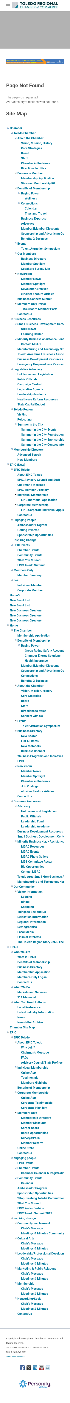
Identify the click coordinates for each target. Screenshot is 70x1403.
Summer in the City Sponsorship (42, 439)
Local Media (25, 932)
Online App (28, 1072)
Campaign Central (29, 384)
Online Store (25, 1148)
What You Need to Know (30, 1002)
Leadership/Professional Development (43, 1253)
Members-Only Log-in (32, 977)
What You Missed (29, 560)
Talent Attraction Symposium (40, 248)
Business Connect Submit (34, 299)
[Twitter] (29, 1367)
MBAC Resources (32, 846)
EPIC (20, 761)
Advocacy (27, 223)
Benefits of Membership (33, 188)
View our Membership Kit (38, 183)
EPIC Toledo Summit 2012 (34, 1213)
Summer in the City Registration (42, 434)
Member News (31, 279)
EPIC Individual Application (39, 500)
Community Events (29, 555)
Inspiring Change (25, 540)
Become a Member (30, 173)
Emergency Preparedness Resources (42, 364)
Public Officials (27, 379)
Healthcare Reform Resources (37, 399)
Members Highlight (34, 1082)
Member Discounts (33, 1123)
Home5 (15, 595)
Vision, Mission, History (36, 143)
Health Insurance (36, 660)
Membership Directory (28, 449)
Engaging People (25, 520)
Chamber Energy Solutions (42, 655)
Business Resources (27, 319)
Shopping (27, 907)
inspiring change (25, 1218)
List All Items (30, 741)
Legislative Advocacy (28, 369)
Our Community (24, 887)
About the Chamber (30, 138)
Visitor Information (30, 892)
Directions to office (33, 168)
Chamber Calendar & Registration (43, 1173)
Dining (25, 902)
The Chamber (23, 630)
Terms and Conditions (15, 1357)
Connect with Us (32, 716)
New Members (27, 459)
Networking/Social (29, 1298)
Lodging (26, 897)
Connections (29, 203)
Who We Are (22, 952)
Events (21, 243)
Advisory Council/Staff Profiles (42, 1062)
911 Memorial (26, 997)
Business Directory (33, 259)
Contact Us (24, 314)
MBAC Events (30, 851)
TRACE (14, 947)
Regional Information (31, 922)
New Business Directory (26, 610)
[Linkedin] (35, 1367)
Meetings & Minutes (34, 1248)
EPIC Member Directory (33, 490)
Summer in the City (30, 424)
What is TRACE (27, 957)
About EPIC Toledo (29, 475)
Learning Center (32, 334)
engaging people (25, 1158)
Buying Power (30, 193)
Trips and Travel (35, 213)
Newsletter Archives (34, 289)
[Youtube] (41, 1367)
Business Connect (33, 751)
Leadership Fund (32, 821)
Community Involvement (33, 1223)
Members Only (23, 570)
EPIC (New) (17, 464)
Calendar (31, 208)
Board (25, 153)
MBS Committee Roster (36, 861)
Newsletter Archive (30, 1022)
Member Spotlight (33, 264)
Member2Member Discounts (40, 228)
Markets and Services (32, 992)
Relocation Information (32, 917)
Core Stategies (31, 696)
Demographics (27, 927)
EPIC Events (22, 545)
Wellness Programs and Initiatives (40, 756)
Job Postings (29, 786)
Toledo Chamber (25, 133)
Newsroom (24, 274)
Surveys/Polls (30, 1138)
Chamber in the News (35, 163)
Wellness (31, 198)
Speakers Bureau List (35, 269)
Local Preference (29, 1007)
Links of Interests (29, 937)
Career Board (30, 1128)
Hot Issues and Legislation (35, 374)
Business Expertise (33, 218)
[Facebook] (22, 1367)
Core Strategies (31, 148)
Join (16, 580)
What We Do (22, 987)
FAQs (24, 1057)
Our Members (26, 253)
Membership (25, 1283)
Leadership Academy (31, 394)
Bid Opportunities (32, 866)
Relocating (24, 419)
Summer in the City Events (38, 429)
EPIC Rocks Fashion (30, 1208)
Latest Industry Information (35, 1012)
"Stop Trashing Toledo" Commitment (41, 1198)
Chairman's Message (31, 485)
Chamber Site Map (22, 1027)
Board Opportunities (34, 1133)
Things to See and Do (31, 912)
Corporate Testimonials (36, 1103)
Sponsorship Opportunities (35, 535)
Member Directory (29, 575)
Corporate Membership (33, 505)
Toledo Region (23, 409)
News (21, 1017)
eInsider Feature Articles (37, 294)
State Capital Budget (31, 404)
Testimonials (29, 1077)
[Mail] (48, 1367)
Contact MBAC (31, 344)
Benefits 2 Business (34, 238)
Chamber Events (28, 550)
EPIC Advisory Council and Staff (38, 480)
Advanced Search (29, 454)
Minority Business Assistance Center (41, 339)
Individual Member (30, 585)
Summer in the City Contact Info (42, 444)
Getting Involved (28, 530)
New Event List (20, 600)
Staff (24, 158)
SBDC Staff (28, 329)
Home (14, 625)
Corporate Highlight (34, 1108)
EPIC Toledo (22, 470)
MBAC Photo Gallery (34, 856)
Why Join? (28, 1047)
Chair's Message (32, 1228)
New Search (29, 736)
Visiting (22, 414)
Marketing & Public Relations (36, 1268)
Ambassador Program (32, 525)
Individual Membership (32, 495)
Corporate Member (30, 590)
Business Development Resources (40, 359)
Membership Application (37, 178)
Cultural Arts (25, 1238)
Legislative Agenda (30, 389)
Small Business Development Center (41, 324)
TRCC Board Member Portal (39, 309)
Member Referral (32, 1143)
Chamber (16, 128)
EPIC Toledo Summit (31, 565)
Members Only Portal (31, 304)
